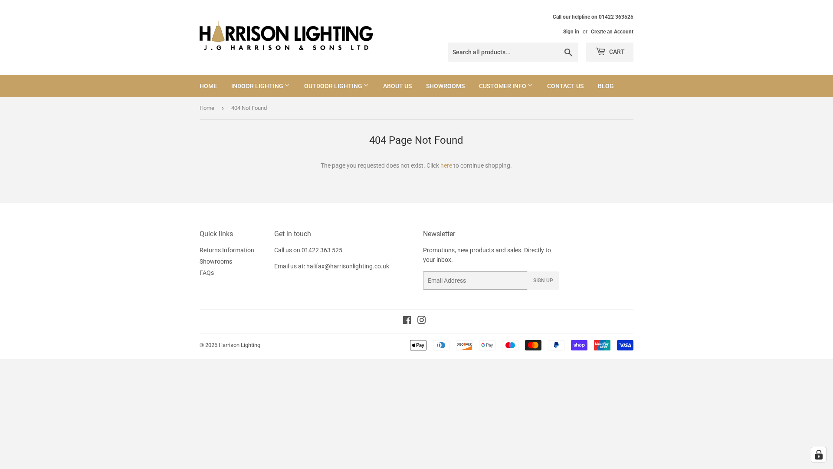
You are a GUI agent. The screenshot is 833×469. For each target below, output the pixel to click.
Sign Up (543, 280)
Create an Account (612, 32)
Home (208, 86)
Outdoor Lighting (334, 86)
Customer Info (503, 86)
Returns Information (227, 250)
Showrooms (445, 86)
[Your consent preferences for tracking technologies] (818, 454)
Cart (616, 51)
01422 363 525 (322, 250)
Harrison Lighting (239, 345)
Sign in (571, 32)
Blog (606, 86)
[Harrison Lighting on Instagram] (421, 321)
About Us (397, 86)
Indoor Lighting (258, 86)
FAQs (207, 272)
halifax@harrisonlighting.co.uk (347, 266)
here (446, 165)
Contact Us (565, 86)
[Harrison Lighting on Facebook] (407, 321)
